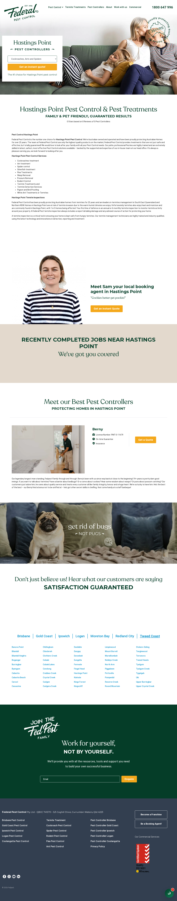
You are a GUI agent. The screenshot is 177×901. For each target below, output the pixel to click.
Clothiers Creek (50, 656)
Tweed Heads (142, 660)
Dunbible (78, 647)
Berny (97, 429)
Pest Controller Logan (102, 836)
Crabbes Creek (49, 673)
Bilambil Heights (19, 656)
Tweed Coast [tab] (150, 636)
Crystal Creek (49, 677)
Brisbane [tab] (23, 636)
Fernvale (78, 664)
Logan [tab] (80, 636)
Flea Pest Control (55, 841)
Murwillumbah (111, 656)
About (109, 7)
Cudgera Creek (49, 686)
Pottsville (109, 673)
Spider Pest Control (56, 830)
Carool (15, 682)
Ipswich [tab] (64, 636)
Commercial (135, 7)
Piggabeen (109, 669)
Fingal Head (79, 669)
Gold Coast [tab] (44, 636)
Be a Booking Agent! (151, 823)
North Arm (109, 664)
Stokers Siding (142, 647)
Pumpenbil (109, 677)
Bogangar (16, 660)
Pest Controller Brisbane (103, 820)
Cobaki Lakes (49, 664)
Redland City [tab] (124, 636)
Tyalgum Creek (142, 669)
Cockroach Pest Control (58, 825)
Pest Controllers (96, 7)
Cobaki (46, 660)
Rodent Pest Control (56, 836)
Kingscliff (78, 686)
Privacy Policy (98, 846)
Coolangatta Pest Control (15, 841)
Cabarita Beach (19, 677)
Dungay (77, 651)
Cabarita (15, 673)
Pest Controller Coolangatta (105, 841)
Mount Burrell (111, 651)
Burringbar (16, 664)
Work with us (120, 7)
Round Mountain (112, 686)
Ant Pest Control (55, 846)
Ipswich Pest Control (13, 830)
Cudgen (46, 682)
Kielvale (77, 677)
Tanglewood (141, 651)
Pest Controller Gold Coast (104, 825)
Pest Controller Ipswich (102, 830)
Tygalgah (140, 673)
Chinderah (47, 651)
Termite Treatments (75, 7)
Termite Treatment (56, 820)
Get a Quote (145, 439)
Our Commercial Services (147, 836)
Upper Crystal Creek (145, 686)
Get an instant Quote (106, 308)
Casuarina (16, 686)
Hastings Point (80, 673)
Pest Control (54, 7)
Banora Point (18, 647)
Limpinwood (110, 647)
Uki (137, 677)
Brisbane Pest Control (13, 820)
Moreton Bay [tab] (100, 636)
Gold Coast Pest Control (14, 825)
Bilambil (15, 651)
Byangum (16, 669)
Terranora (140, 656)
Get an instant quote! (32, 66)
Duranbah (78, 656)
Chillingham (48, 647)
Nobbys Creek (111, 660)
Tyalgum (140, 664)
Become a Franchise (151, 814)
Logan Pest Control (12, 836)
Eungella (78, 660)
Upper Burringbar (144, 682)
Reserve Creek (111, 682)
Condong (47, 669)
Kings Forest (80, 682)
